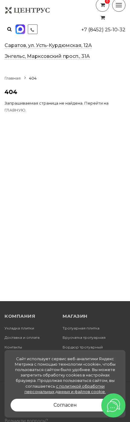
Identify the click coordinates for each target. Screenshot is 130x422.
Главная (13, 78)
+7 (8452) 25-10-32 (103, 30)
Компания (20, 316)
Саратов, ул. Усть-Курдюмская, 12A (48, 45)
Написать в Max (20, 29)
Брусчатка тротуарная (84, 337)
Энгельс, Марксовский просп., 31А (47, 56)
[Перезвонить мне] (32, 29)
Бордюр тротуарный (83, 347)
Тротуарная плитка (81, 328)
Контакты (13, 347)
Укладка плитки (19, 328)
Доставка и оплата (22, 337)
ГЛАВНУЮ (15, 110)
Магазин (75, 316)
